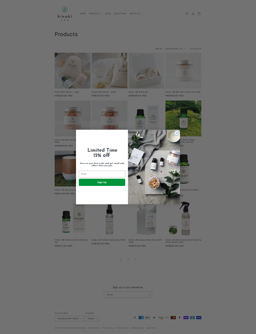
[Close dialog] (176, 133)
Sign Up (102, 182)
